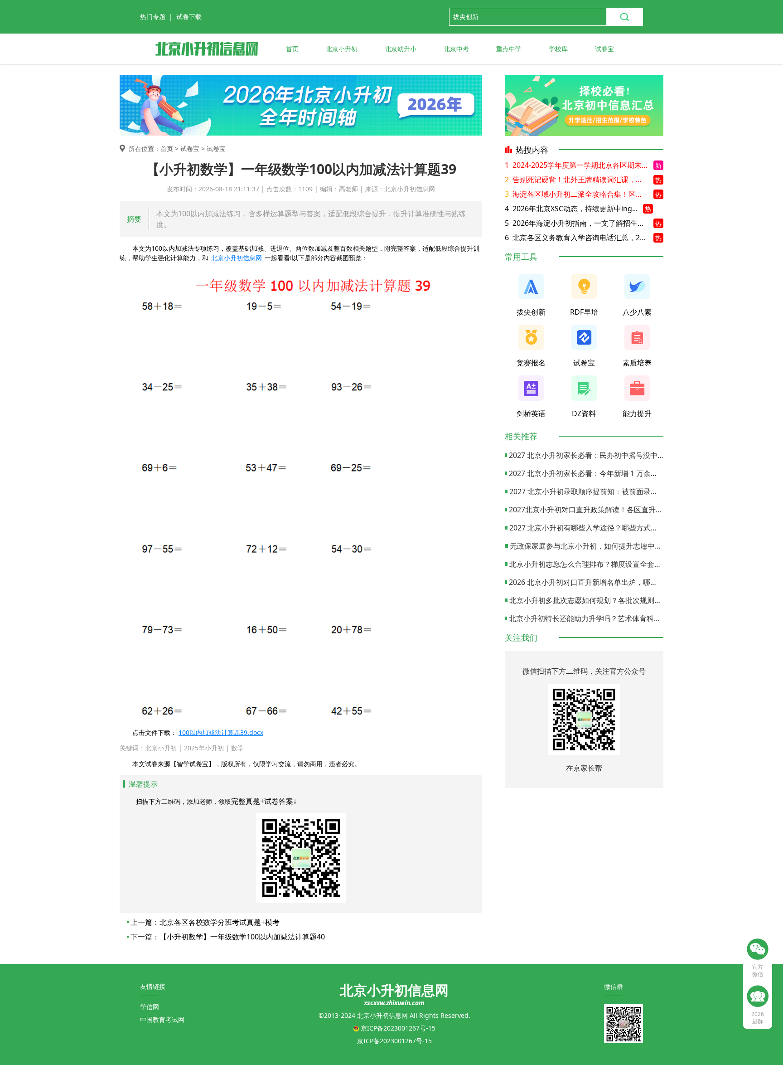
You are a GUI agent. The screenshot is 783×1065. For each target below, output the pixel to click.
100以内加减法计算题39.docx (221, 732)
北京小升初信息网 (236, 257)
